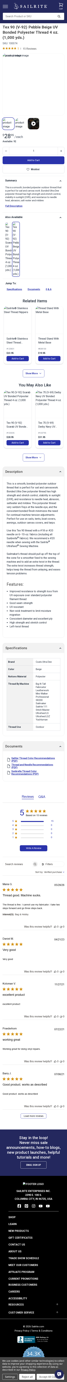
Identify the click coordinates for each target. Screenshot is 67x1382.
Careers (14, 1291)
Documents (34, 289)
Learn (12, 1224)
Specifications (14, 289)
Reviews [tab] (28, 796)
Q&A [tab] (41, 797)
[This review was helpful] (55, 926)
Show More (32, 373)
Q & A (48, 289)
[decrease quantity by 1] (6, 151)
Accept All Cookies (50, 1377)
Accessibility (17, 1298)
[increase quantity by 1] (61, 151)
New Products (18, 1230)
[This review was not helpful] (61, 926)
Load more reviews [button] (33, 1116)
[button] (8, 123)
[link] (8, 247)
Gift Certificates (20, 1237)
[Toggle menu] (7, 6)
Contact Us (16, 1244)
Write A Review (33, 848)
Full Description (13, 206)
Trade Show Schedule (23, 1258)
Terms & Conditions (42, 1330)
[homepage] (30, 6)
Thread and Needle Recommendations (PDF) (32, 766)
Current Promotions (23, 1278)
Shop (12, 1217)
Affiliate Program (21, 1271)
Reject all (27, 1377)
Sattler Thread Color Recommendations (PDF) (33, 759)
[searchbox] (17, 864)
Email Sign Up (33, 1165)
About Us (14, 1251)
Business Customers (22, 1284)
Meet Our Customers (23, 1265)
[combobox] (49, 872)
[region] (33, 822)
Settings (10, 1377)
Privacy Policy (22, 1330)
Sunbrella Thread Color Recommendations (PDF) (25, 772)
